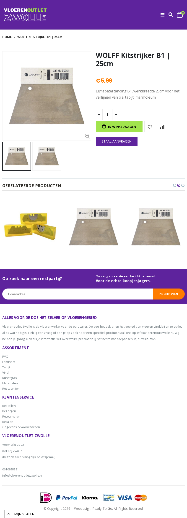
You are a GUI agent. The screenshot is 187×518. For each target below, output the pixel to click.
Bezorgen (9, 411)
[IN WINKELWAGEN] (49, 205)
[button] (175, 185)
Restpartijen (11, 388)
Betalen (7, 422)
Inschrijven (168, 294)
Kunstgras (9, 378)
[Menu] (162, 15)
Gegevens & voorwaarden (21, 427)
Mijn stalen (24, 514)
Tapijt (6, 367)
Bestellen (9, 406)
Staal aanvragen (117, 141)
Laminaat (9, 362)
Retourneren (11, 416)
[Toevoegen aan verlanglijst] (149, 126)
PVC (5, 356)
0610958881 (10, 469)
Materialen (10, 383)
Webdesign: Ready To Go (93, 508)
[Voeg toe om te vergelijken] (162, 126)
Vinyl (5, 372)
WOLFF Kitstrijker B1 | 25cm (133, 59)
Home (7, 37)
